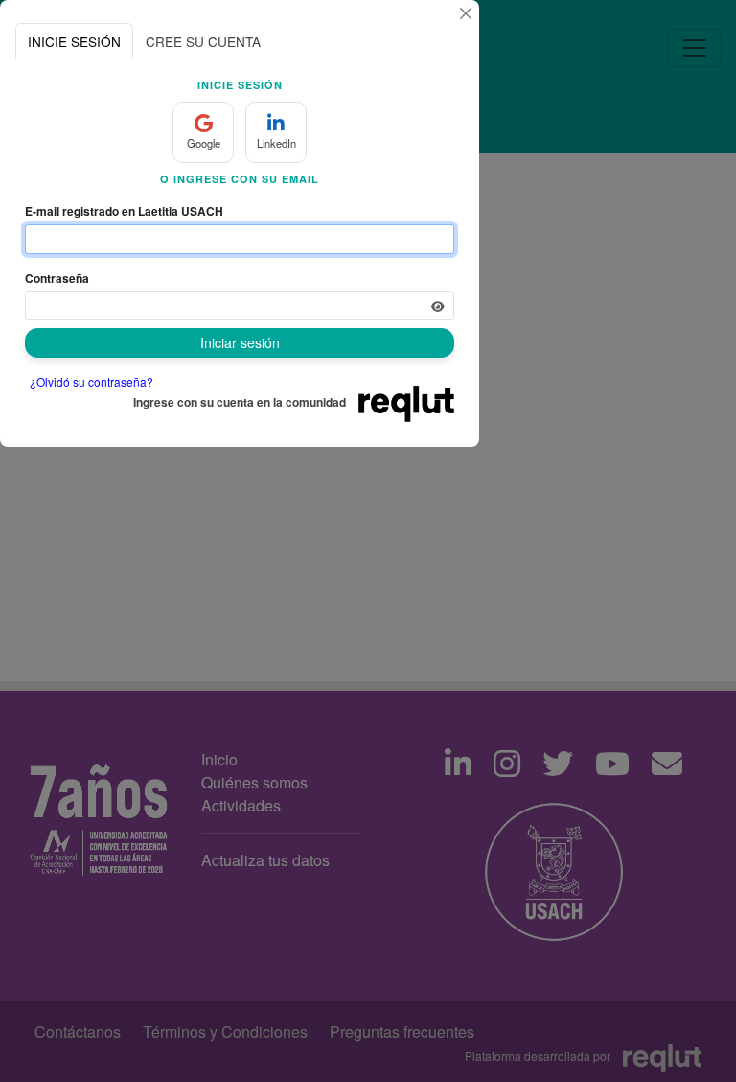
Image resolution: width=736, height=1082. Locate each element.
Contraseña (57, 278)
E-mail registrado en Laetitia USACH (124, 211)
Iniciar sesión (240, 342)
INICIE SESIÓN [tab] (74, 41)
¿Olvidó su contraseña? (91, 381)
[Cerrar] (465, 13)
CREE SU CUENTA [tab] (203, 41)
